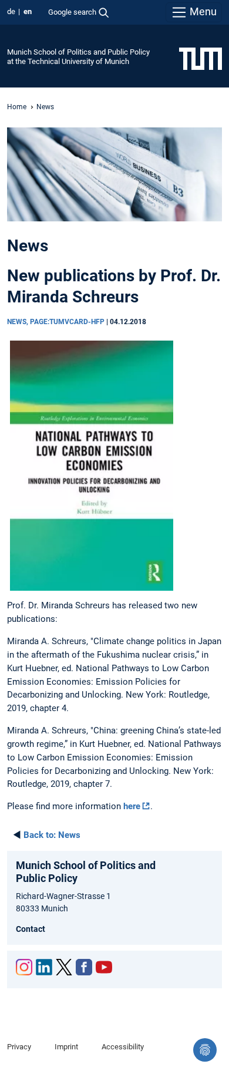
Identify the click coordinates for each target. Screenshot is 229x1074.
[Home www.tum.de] (200, 58)
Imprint (66, 1046)
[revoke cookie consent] (205, 1050)
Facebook (84, 967)
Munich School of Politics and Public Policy (78, 52)
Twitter (64, 967)
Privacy (19, 1046)
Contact (30, 929)
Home (16, 107)
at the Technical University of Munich (68, 61)
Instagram (24, 967)
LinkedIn (44, 967)
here (131, 806)
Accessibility (123, 1046)
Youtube (104, 967)
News (51, 835)
